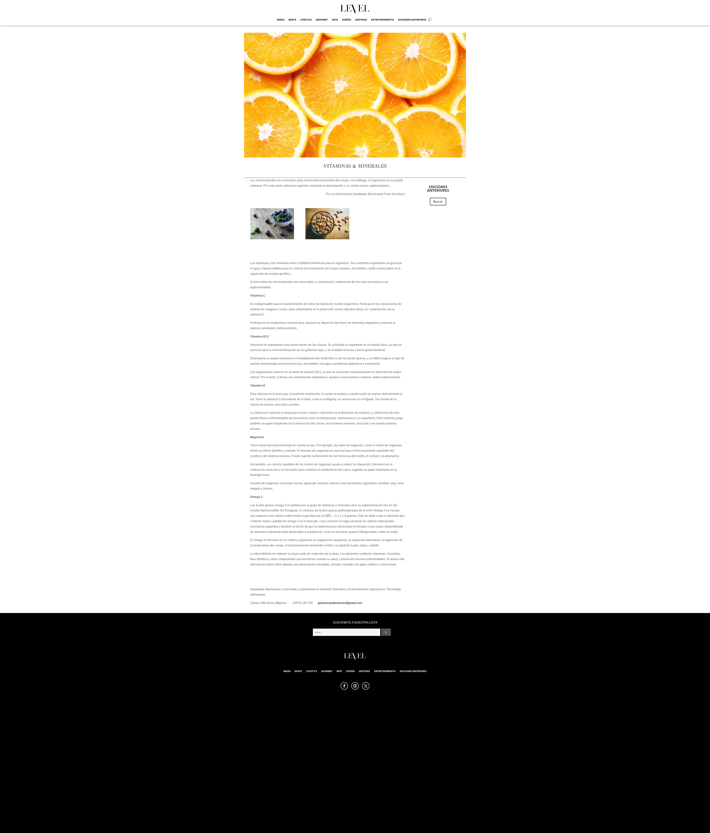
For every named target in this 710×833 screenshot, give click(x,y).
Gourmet (322, 19)
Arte (335, 19)
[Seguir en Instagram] (355, 686)
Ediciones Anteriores (412, 19)
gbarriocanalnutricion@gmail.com (340, 602)
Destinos (361, 19)
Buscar (438, 201)
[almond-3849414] (327, 224)
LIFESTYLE (306, 19)
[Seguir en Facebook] (344, 686)
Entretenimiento (382, 19)
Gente (292, 19)
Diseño (346, 19)
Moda (280, 19)
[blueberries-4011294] (272, 224)
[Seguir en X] (365, 686)
